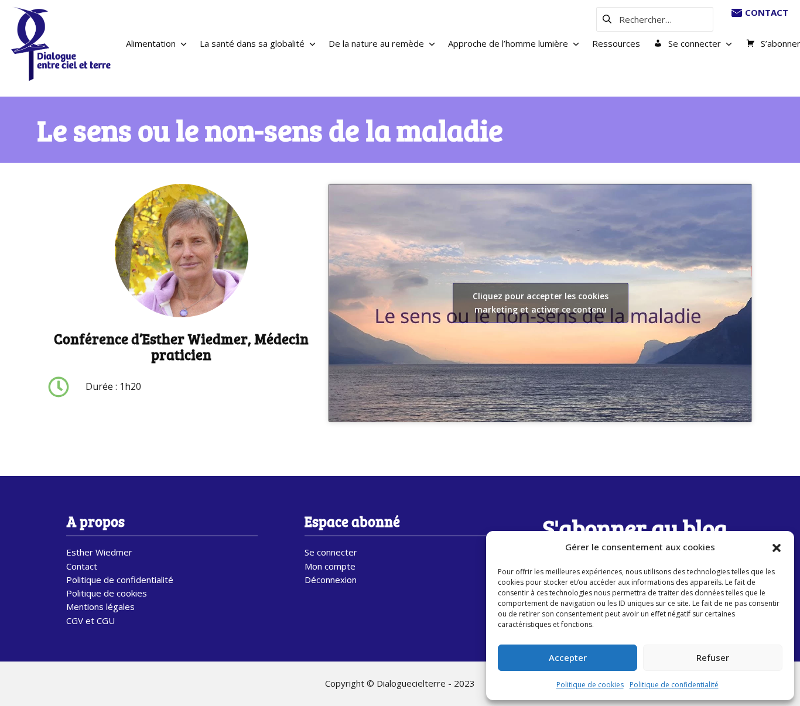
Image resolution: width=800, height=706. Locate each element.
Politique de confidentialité (674, 685)
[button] (776, 547)
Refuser (712, 657)
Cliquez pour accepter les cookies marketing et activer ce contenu (540, 302)
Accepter (568, 657)
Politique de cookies (590, 685)
